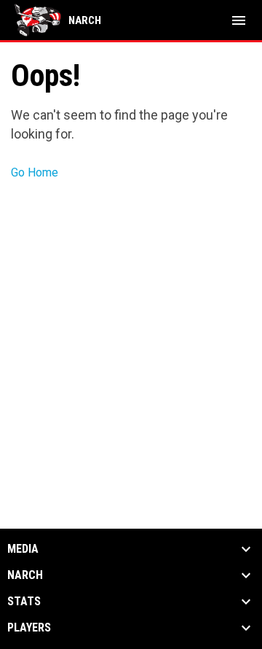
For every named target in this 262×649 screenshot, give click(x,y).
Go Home (34, 172)
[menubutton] (238, 20)
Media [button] (23, 549)
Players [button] (29, 628)
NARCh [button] (25, 575)
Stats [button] (24, 601)
